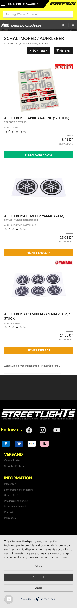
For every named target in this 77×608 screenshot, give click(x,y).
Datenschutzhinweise (16, 506)
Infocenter (10, 483)
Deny (39, 566)
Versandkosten (12, 460)
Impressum (10, 517)
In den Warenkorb (38, 154)
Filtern (64, 50)
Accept (38, 577)
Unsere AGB (11, 495)
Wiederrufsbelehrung (16, 500)
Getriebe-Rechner (14, 466)
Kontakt (8, 512)
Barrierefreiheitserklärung (18, 489)
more (38, 588)
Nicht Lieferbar (38, 252)
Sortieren (40, 50)
